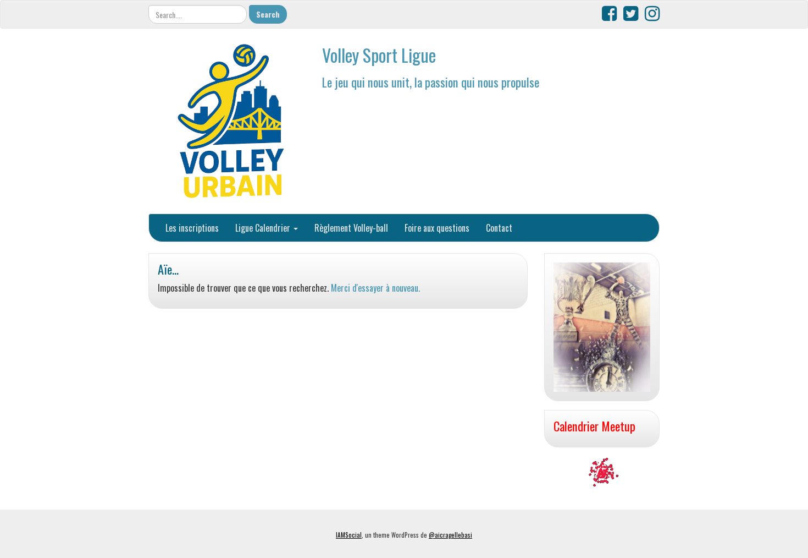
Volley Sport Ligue (379, 55)
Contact (499, 227)
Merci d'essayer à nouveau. (375, 287)
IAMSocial (349, 534)
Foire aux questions (437, 227)
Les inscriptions (192, 227)
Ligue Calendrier (263, 227)
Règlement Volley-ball (351, 227)
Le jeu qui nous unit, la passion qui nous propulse (430, 82)
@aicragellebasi (450, 534)
